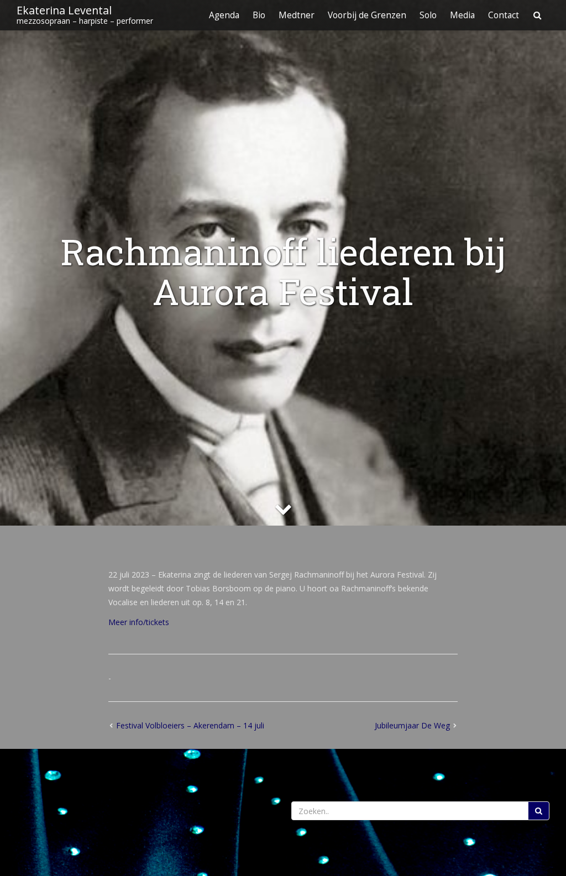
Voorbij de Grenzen (367, 15)
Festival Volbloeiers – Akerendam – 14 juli (190, 725)
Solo (428, 15)
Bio (259, 15)
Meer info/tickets (138, 622)
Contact (503, 15)
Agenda (224, 15)
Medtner (297, 15)
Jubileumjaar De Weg (412, 725)
